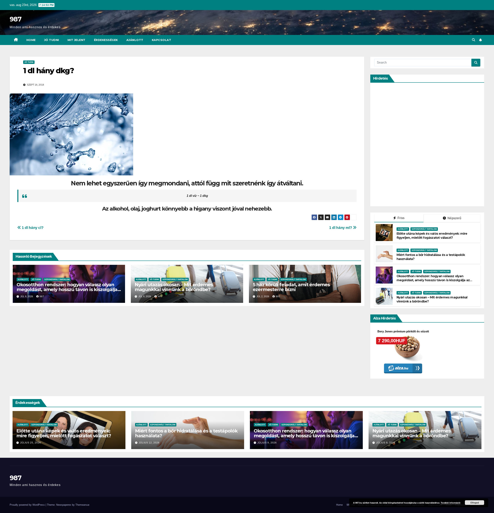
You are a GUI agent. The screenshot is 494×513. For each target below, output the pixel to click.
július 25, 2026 (30, 442)
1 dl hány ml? (341, 228)
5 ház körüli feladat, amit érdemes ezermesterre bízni (291, 287)
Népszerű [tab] (454, 218)
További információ (450, 502)
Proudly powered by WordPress (28, 504)
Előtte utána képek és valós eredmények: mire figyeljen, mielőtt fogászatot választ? (432, 236)
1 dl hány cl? (32, 228)
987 (15, 19)
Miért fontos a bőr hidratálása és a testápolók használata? (186, 433)
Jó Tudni (51, 40)
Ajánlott (134, 40)
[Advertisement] (403, 144)
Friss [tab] (400, 218)
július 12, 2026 (149, 442)
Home (31, 40)
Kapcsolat (161, 40)
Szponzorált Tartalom (56, 279)
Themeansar (82, 504)
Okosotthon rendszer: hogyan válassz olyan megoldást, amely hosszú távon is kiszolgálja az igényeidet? (67, 289)
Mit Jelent (76, 40)
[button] (473, 40)
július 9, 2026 (267, 442)
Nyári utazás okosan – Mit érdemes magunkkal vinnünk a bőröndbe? (174, 287)
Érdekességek (106, 40)
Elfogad (474, 502)
